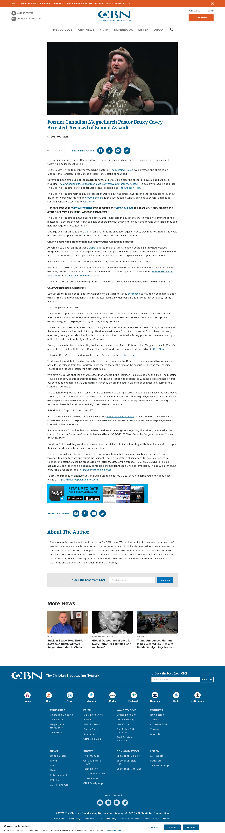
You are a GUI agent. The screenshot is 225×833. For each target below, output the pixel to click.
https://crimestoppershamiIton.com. (78, 479)
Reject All (172, 827)
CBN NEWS (86, 29)
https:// (84, 469)
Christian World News (92, 762)
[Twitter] (109, 150)
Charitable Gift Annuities (125, 731)
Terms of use (58, 818)
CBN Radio (156, 755)
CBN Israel (56, 719)
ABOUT (159, 29)
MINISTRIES (57, 710)
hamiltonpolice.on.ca (100, 469)
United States (58, 755)
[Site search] (172, 31)
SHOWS (88, 751)
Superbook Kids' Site (129, 768)
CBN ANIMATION (128, 751)
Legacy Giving (125, 719)
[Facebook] (100, 150)
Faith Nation (90, 768)
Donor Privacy (90, 818)
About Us (155, 734)
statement (129, 355)
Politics (54, 780)
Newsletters (157, 714)
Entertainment (58, 775)
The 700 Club (62, 29)
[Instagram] (117, 802)
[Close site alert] (212, 3)
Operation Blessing (61, 714)
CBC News (89, 201)
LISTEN (143, 29)
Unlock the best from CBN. (87, 580)
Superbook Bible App (126, 762)
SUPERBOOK (123, 29)
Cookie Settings (154, 827)
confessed (134, 293)
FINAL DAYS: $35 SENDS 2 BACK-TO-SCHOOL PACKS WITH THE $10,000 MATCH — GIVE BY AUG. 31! (71, 3)
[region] (112, 827)
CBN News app (124, 208)
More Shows (90, 778)
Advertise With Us (161, 724)
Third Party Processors (130, 818)
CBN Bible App (92, 739)
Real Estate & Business (125, 739)
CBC (87, 231)
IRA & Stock (124, 724)
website (93, 247)
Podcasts (155, 760)
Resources (89, 734)
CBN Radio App (159, 765)
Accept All (191, 827)
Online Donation (126, 714)
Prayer (87, 719)
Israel (53, 765)
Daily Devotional (93, 714)
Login (211, 11)
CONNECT (157, 710)
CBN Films (56, 732)
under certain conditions (120, 416)
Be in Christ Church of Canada (82, 275)
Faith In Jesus (91, 724)
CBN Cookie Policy (107, 818)
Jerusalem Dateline (94, 773)
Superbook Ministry (128, 755)
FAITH (104, 29)
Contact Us (194, 11)
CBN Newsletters (82, 208)
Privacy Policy (74, 818)
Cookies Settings (151, 818)
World (53, 760)
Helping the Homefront (57, 726)
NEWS (54, 751)
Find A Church (91, 729)
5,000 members (94, 197)
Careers (154, 729)
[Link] (127, 150)
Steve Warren (57, 136)
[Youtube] (100, 802)
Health (54, 770)
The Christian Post (129, 187)
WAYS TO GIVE (126, 710)
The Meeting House (121, 170)
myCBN (166, 818)
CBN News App (59, 784)
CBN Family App (93, 783)
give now (201, 17)
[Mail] (118, 150)
